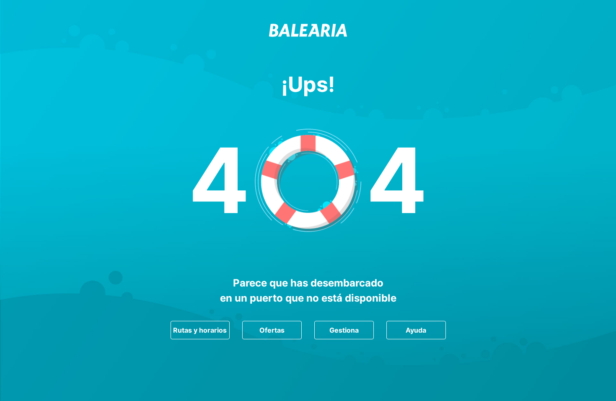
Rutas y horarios (200, 330)
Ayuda (416, 330)
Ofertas (272, 330)
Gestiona (344, 330)
